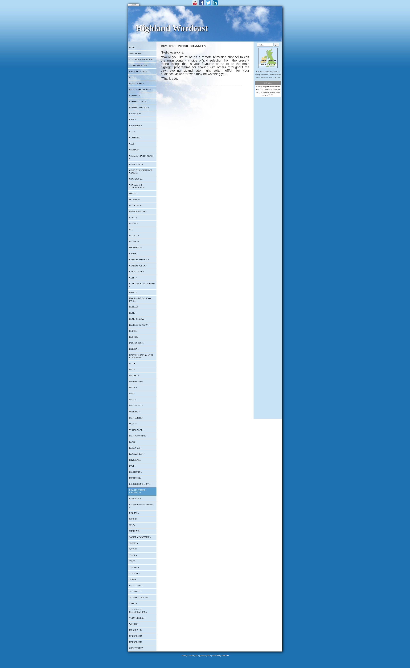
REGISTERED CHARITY (140, 484)
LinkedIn (215, 2)
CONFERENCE (136, 179)
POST (132, 466)
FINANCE (134, 242)
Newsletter (136, 418)
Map (132, 370)
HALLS (133, 292)
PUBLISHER (135, 478)
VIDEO (133, 603)
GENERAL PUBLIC (138, 266)
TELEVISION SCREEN (138, 597)
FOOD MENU (135, 248)
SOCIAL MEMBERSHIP (140, 537)
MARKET (134, 375)
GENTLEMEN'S (136, 272)
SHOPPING (134, 531)
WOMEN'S (134, 624)
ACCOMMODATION (138, 65)
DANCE (133, 193)
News (132, 394)
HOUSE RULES (135, 636)
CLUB (132, 144)
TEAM (132, 579)
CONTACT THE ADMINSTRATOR (137, 186)
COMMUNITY (136, 164)
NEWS (132, 400)
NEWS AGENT (136, 406)
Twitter (208, 2)
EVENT (133, 217)
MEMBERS (134, 412)
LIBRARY (134, 349)
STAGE (133, 555)
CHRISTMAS (135, 126)
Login (133, 5)
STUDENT (134, 573)
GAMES (133, 254)
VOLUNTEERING (137, 618)
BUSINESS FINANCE (139, 108)
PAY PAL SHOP (136, 454)
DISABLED (134, 199)
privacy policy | (206, 655)
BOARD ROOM (136, 84)
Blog (132, 77)
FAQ (131, 229)
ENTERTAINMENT (138, 211)
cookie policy (194, 655)
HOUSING (134, 337)
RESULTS (134, 513)
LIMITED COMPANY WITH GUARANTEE (141, 356)
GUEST (133, 278)
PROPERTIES (135, 472)
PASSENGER (135, 448)
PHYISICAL (135, 460)
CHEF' (132, 120)
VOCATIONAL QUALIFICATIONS (138, 610)
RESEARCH (135, 499)
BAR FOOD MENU (138, 71)
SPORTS (133, 543)
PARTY (133, 442)
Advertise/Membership (141, 59)
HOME (132, 47)
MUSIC (133, 388)
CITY (132, 132)
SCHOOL (134, 519)
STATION (134, 567)
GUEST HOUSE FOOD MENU (142, 285)
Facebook (201, 2)
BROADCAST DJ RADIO (140, 89)
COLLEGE (134, 150)
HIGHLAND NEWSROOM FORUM (140, 299)
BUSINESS (134, 96)
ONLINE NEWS (136, 430)
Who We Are (135, 53)
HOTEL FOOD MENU (139, 325)
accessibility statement (220, 655)
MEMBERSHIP (136, 382)
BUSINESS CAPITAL (138, 101)
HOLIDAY (134, 307)
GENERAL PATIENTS (139, 260)
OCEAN (133, 424)
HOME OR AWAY (137, 319)
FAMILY (133, 223)
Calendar (135, 114)
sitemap (184, 655)
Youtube (194, 2)
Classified (135, 138)
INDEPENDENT (136, 343)
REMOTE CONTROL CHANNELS (138, 491)
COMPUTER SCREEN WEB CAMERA (140, 171)
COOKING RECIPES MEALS (141, 157)
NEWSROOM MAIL (138, 436)
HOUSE (133, 331)
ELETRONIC (135, 205)
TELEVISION (135, 591)
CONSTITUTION (136, 585)
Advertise (268, 83)
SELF (132, 525)
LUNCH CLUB (135, 630)
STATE (132, 561)
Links (132, 363)
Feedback (134, 236)
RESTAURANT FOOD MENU (141, 506)
